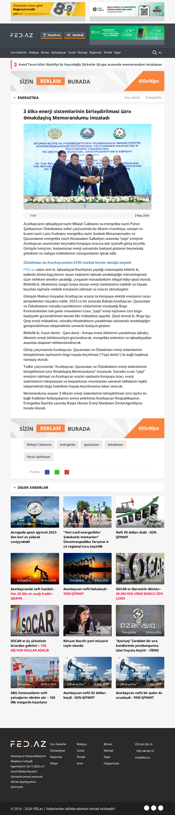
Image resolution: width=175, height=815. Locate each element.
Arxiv (80, 763)
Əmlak (108, 52)
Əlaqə (54, 763)
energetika (67, 444)
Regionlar (95, 52)
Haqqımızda (111, 763)
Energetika (153, 97)
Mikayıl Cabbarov (39, 444)
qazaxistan (91, 444)
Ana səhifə (132, 97)
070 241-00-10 (143, 744)
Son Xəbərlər (19, 52)
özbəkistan (115, 444)
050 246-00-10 (145, 751)
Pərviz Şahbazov (38, 457)
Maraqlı (82, 52)
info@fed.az (142, 757)
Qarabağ (78, 35)
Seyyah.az (54, 35)
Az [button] (160, 52)
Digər (117, 52)
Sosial (72, 52)
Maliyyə (34, 52)
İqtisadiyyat (58, 52)
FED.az (29, 269)
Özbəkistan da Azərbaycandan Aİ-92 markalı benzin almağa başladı (77, 262)
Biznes (45, 52)
